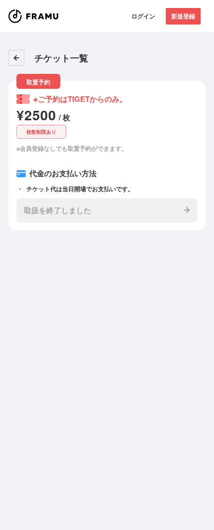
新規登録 (183, 15)
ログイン (143, 15)
